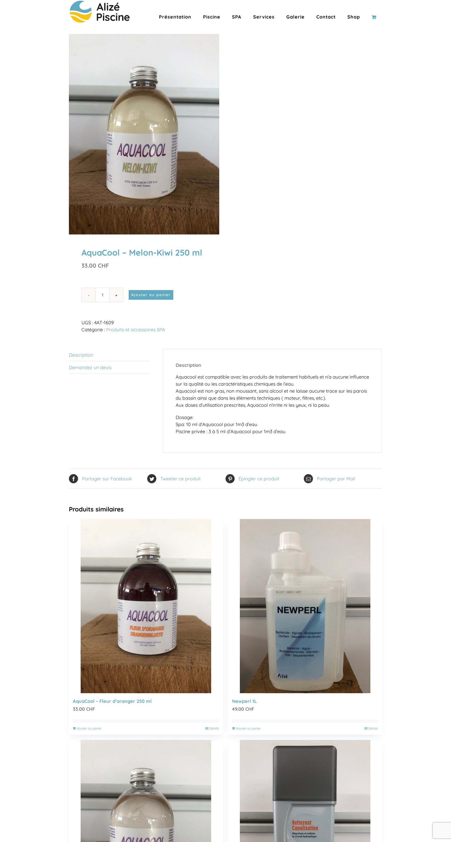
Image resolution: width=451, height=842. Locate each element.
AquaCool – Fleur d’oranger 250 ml (112, 701)
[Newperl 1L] (305, 606)
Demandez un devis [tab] (90, 367)
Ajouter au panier (151, 294)
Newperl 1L (244, 701)
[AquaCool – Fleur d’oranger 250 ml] (146, 606)
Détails (214, 728)
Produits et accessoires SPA (135, 330)
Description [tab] (81, 355)
